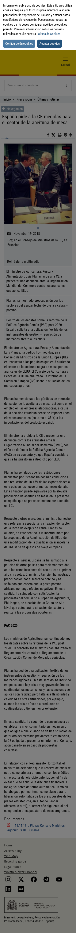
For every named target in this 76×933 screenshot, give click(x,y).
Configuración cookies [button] (19, 44)
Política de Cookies (48, 34)
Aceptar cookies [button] (49, 44)
